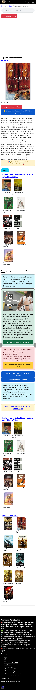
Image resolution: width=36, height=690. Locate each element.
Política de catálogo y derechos (13, 671)
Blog (5, 661)
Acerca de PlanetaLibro (10, 620)
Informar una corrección (11, 675)
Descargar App (8, 667)
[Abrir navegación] (33, 2)
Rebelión (19, 583)
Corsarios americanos (6, 263)
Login (28, 2)
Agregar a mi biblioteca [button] (12, 107)
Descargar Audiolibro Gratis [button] (18, 342)
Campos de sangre (20, 567)
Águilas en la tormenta (19, 531)
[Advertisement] (18, 38)
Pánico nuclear (21, 245)
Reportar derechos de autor (12, 673)
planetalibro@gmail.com (13, 681)
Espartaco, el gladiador (7, 549)
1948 (17, 228)
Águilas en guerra (8, 531)
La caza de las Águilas (7, 600)
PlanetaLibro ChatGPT (11, 663)
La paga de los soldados (7, 245)
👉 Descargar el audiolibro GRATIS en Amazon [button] (18, 112)
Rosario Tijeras (7, 228)
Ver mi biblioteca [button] (9, 16)
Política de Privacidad (10, 669)
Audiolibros (7, 665)
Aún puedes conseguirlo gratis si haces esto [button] (18, 365)
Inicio (3, 6)
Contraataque (20, 210)
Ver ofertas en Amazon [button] (18, 380)
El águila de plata (8, 583)
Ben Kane (9, 6)
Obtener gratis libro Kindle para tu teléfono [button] (18, 374)
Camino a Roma (7, 567)
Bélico (5, 170)
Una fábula (6, 192)
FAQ (5, 659)
